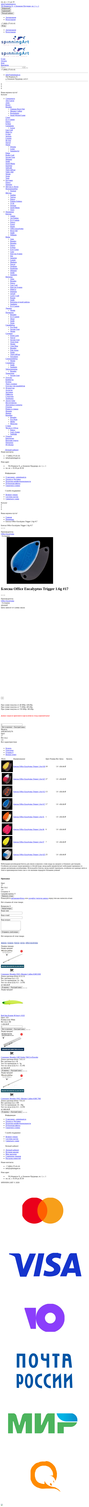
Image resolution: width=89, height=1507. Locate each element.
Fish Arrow (14, 350)
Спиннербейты (12, 359)
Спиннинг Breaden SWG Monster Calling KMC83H (21, 974)
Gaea (12, 252)
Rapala (12, 298)
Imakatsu (13, 292)
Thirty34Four (10, 170)
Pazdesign (14, 268)
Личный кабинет (12, 450)
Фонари (9, 411)
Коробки (9, 415)
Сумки (8, 426)
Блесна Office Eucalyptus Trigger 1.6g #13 (29, 792)
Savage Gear (10, 157)
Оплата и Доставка (13, 479)
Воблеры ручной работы (20, 302)
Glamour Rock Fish (17, 109)
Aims (8, 103)
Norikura (13, 266)
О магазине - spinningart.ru (16, 477)
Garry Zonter (15, 432)
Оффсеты (9, 394)
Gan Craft (9, 130)
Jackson (8, 136)
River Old (13, 231)
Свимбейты (10, 325)
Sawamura (14, 357)
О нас (3, 59)
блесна (16, 943)
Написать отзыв (7, 896)
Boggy (8, 105)
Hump (12, 226)
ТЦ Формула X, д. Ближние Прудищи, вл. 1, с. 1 (20, 6)
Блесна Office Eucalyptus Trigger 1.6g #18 (29, 766)
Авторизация (11, 17)
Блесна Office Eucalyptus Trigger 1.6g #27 (29, 779)
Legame (8, 138)
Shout (12, 319)
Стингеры (10, 396)
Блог (3, 63)
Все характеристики (9, 742)
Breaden (9, 107)
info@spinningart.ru (8, 4)
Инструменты (11, 403)
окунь (22, 943)
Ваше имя (5, 911)
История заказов (12, 1152)
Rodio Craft (10, 155)
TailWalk (13, 434)
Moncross (13, 424)
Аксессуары (10, 401)
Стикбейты (10, 363)
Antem (12, 216)
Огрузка (9, 378)
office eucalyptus (31, 943)
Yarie (7, 178)
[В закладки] (2, 528)
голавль (10, 943)
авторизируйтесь (17, 898)
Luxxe (12, 128)
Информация (10, 473)
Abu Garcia (10, 101)
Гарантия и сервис (13, 486)
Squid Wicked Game (17, 115)
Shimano (9, 159)
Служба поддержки (13, 491)
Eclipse (8, 124)
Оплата (4, 61)
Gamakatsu (10, 126)
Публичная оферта (13, 483)
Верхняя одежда (12, 440)
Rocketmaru (14, 113)
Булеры (8, 382)
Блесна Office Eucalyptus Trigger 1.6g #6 (28, 829)
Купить (8, 748)
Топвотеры (10, 373)
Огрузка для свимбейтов (15, 386)
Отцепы (9, 407)
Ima (11, 256)
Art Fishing (14, 218)
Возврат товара (12, 495)
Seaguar (13, 191)
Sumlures (13, 275)
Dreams (13, 147)
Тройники (10, 399)
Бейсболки (10, 438)
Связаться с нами (12, 499)
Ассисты (9, 390)
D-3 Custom (10, 120)
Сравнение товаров (13, 1156)
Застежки (9, 392)
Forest (12, 224)
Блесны (8, 214)
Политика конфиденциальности (18, 481)
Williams (13, 235)
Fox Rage (13, 327)
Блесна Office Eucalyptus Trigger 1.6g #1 (28, 817)
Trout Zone (14, 342)
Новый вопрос (7, 908)
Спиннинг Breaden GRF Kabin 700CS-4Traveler (19, 1057)
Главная (9, 517)
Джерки (9, 308)
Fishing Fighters (16, 201)
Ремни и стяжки (12, 409)
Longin (13, 260)
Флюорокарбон (12, 189)
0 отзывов (6, 536)
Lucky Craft (14, 296)
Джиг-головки (11, 384)
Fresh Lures (14, 336)
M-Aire (8, 140)
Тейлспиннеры (11, 369)
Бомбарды (10, 380)
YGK (12, 203)
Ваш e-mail (5, 915)
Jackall (12, 294)
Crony (8, 117)
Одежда (9, 436)
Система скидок (12, 497)
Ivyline (8, 134)
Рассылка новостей (13, 1158)
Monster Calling (16, 111)
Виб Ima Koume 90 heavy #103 (13, 1015)
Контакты (5, 65)
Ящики (8, 413)
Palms (8, 153)
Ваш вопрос (5, 920)
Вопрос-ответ (11, 755)
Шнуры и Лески (12, 187)
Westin (8, 174)
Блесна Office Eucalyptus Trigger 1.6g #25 (29, 855)
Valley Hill (9, 172)
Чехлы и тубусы (12, 428)
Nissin (8, 145)
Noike (12, 352)
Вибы (8, 237)
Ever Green (14, 250)
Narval (8, 143)
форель (4, 943)
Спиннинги (10, 99)
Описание (10, 750)
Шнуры (9, 193)
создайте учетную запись (38, 898)
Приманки (10, 212)
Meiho (12, 422)
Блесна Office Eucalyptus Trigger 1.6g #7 (28, 842)
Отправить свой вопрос (10, 932)
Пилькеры (10, 312)
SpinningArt (14, 151)
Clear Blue (14, 346)
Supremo (9, 166)
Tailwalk (9, 168)
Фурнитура (10, 388)
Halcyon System (16, 254)
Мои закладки (11, 1154)
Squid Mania (10, 164)
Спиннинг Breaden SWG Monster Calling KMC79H (21, 1099)
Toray (12, 210)
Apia (12, 239)
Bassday (13, 241)
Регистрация (11, 20)
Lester (12, 149)
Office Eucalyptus (16, 229)
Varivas (13, 197)
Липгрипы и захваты (14, 405)
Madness (13, 262)
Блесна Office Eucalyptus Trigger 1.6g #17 (29, 804)
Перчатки (9, 443)
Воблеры (9, 277)
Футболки (10, 445)
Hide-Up (9, 132)
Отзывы (9, 752)
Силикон (9, 333)
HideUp (13, 289)
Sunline (13, 195)
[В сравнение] (4, 528)
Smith (8, 161)
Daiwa (8, 122)
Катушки (9, 180)
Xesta (8, 176)
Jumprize (13, 258)
